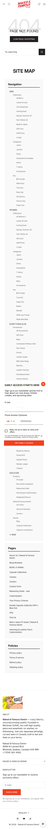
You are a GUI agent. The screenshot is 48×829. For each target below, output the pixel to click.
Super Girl (20, 302)
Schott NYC (20, 455)
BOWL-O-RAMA (16, 567)
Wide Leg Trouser (23, 315)
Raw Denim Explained (24, 484)
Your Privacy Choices (18, 600)
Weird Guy (20, 183)
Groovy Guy (20, 201)
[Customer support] (43, 824)
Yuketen (19, 468)
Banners (19, 366)
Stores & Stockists (23, 509)
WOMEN (13, 210)
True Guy (19, 188)
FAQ (11, 612)
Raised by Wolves (23, 451)
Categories (17, 142)
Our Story (20, 505)
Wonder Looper (22, 464)
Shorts (18, 277)
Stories (15, 518)
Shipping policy (16, 667)
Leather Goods (21, 357)
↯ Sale (18, 138)
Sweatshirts (20, 268)
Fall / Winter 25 (22, 120)
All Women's (21, 217)
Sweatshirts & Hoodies (24, 158)
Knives (18, 352)
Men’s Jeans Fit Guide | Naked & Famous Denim (23, 623)
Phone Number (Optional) (16, 415)
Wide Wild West (22, 319)
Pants (18, 154)
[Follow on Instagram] (18, 819)
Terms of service (16, 657)
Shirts (18, 163)
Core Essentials (22, 107)
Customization (15, 596)
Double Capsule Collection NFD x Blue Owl (23, 606)
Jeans (18, 145)
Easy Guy (19, 192)
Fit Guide (19, 480)
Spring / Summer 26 (23, 116)
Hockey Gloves (22, 379)
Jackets (19, 150)
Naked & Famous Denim (22, 502)
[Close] (43, 384)
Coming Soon (21, 111)
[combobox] (11, 421)
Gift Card (19, 129)
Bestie (18, 306)
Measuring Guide (22, 488)
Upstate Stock (21, 460)
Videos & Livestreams (24, 530)
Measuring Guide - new (19, 591)
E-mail (7, 402)
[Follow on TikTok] (30, 819)
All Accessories (22, 331)
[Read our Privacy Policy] (41, 436)
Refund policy (15, 662)
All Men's (19, 98)
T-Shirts (19, 167)
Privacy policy (15, 653)
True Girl (19, 297)
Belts (18, 281)
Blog (18, 521)
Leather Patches (22, 370)
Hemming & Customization (26, 493)
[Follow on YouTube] (24, 819)
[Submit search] (42, 52)
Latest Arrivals (21, 102)
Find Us (12, 617)
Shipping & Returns (23, 497)
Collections (17, 95)
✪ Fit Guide (20, 179)
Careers (19, 514)
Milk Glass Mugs (22, 361)
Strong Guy (20, 197)
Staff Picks (20, 133)
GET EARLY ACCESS (24, 443)
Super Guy (20, 205)
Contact (12, 581)
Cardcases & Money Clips (26, 344)
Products (16, 476)
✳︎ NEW (12, 534)
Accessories (21, 171)
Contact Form (15, 586)
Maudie (19, 311)
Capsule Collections (23, 526)
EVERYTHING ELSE (17, 324)
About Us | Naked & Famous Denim (21, 556)
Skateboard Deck (23, 374)
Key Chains (20, 348)
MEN (11, 91)
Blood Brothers (15, 563)
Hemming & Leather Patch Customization (20, 630)
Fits (14, 176)
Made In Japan (21, 124)
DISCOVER (14, 473)
